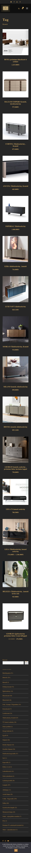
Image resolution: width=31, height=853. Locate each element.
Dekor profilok (7, 726)
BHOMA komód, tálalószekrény (15, 427)
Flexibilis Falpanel (7, 749)
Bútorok (5, 677)
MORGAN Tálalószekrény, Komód (15, 346)
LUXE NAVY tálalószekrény (15, 306)
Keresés (5, 660)
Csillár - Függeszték (8, 799)
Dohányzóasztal (7, 687)
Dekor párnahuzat (7, 776)
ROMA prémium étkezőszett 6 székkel (15, 60)
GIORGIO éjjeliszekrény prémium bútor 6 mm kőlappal (15, 634)
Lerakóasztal (6, 713)
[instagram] (20, 2)
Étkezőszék (6, 700)
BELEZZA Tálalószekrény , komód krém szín (15, 592)
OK (16, 850)
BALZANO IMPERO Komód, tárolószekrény (15, 102)
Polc (4, 821)
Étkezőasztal (6, 695)
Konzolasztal (6, 709)
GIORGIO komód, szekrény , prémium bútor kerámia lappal (15, 468)
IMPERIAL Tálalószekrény (15, 226)
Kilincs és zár (6, 767)
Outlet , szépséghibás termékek (11, 816)
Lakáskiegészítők (7, 780)
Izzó (4, 758)
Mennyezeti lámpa (7, 812)
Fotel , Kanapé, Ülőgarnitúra (10, 704)
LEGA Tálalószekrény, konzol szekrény (16, 550)
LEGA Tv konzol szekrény (15, 509)
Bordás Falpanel (7, 745)
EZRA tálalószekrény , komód (15, 266)
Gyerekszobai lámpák (8, 807)
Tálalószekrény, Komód (9, 718)
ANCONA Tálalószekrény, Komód (15, 186)
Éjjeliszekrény (6, 691)
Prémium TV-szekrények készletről (12, 825)
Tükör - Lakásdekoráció (9, 830)
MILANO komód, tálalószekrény (15, 386)
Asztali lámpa (6, 794)
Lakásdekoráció (7, 771)
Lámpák (5, 785)
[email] (11, 2)
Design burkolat (7, 731)
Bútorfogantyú (6, 673)
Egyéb (4, 735)
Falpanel (5, 740)
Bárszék (5, 682)
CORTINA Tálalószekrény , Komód (15, 145)
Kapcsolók (5, 762)
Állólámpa (5, 790)
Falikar (4, 803)
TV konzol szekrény (8, 722)
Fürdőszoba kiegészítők (9, 753)
